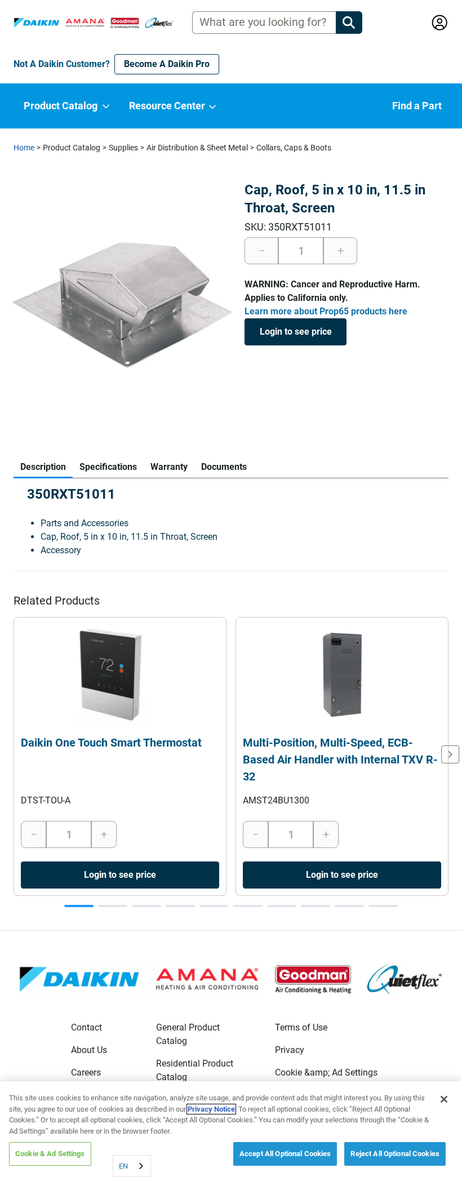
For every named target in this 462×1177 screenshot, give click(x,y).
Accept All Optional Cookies (285, 1153)
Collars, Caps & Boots (293, 147)
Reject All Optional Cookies (394, 1153)
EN (123, 1166)
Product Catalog (71, 147)
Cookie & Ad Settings (50, 1153)
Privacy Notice (211, 1109)
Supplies (123, 147)
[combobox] (132, 1166)
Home (24, 147)
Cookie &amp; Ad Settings (326, 1072)
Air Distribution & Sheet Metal (197, 147)
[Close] (444, 1099)
